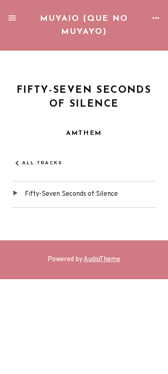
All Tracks (42, 163)
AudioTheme (102, 259)
